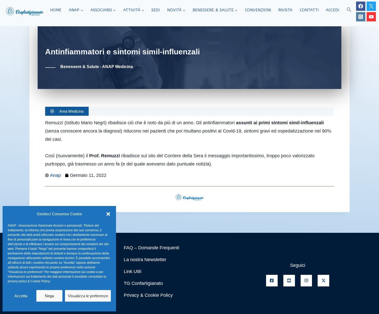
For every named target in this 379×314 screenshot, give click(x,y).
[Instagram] (360, 16)
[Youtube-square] (289, 280)
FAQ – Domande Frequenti (151, 247)
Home (55, 10)
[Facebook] (360, 6)
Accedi (332, 10)
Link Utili (132, 271)
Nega (49, 296)
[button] (108, 214)
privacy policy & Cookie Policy (29, 281)
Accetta (20, 296)
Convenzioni (258, 10)
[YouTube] (371, 16)
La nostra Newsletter (145, 259)
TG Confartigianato (143, 283)
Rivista (285, 10)
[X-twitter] (323, 280)
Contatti (309, 10)
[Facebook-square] (272, 280)
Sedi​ (155, 10)
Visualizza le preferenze (88, 296)
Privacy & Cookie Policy (148, 295)
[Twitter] (371, 6)
